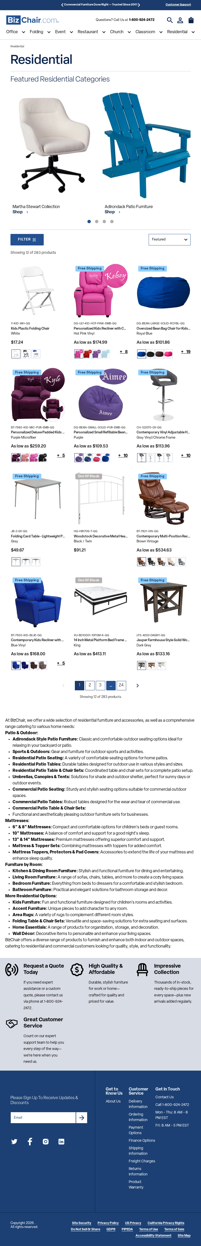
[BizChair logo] (32, 20)
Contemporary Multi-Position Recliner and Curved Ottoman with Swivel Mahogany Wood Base (164, 536)
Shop (18, 212)
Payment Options (136, 1130)
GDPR (111, 1229)
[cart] (191, 23)
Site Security (81, 1223)
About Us (113, 1102)
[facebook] (30, 1142)
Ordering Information (138, 1117)
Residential (177, 32)
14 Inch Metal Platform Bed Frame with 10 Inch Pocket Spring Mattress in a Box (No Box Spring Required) (101, 640)
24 (121, 685)
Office (12, 32)
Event (60, 32)
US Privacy (133, 1223)
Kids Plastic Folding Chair (30, 328)
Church (117, 32)
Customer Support (178, 4)
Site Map (184, 1235)
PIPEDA (127, 1229)
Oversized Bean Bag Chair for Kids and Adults (164, 328)
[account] (180, 20)
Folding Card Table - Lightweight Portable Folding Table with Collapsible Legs (38, 536)
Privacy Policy (108, 1223)
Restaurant (88, 32)
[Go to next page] (137, 685)
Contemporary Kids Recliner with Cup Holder (38, 640)
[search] (170, 20)
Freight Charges (142, 1161)
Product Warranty (136, 1185)
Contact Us (164, 1097)
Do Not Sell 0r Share (85, 1229)
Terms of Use (148, 1229)
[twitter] (14, 1142)
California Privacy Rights (166, 1223)
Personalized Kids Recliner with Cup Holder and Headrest (101, 328)
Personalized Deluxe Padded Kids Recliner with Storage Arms (38, 432)
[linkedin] (61, 1142)
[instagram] (45, 1142)
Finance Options (142, 1141)
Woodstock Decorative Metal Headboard (101, 536)
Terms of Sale (174, 1229)
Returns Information (138, 1171)
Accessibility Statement (153, 1235)
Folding (36, 32)
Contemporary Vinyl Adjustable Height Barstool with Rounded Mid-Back (164, 432)
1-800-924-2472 (141, 20)
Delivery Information (138, 1104)
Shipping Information (138, 1151)
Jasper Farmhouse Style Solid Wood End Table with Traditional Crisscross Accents (164, 640)
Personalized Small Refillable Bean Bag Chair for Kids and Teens (101, 432)
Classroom (145, 32)
